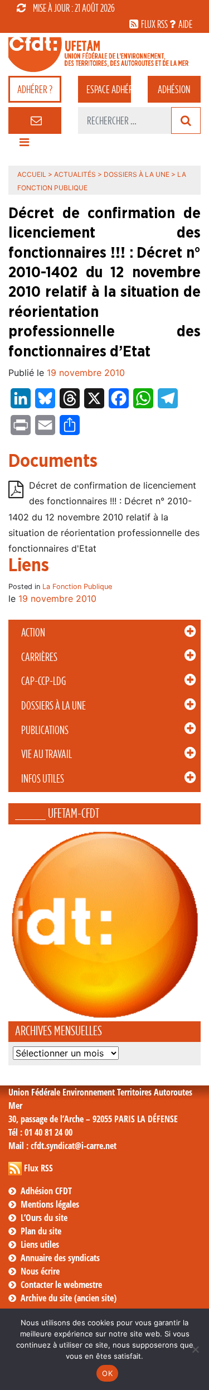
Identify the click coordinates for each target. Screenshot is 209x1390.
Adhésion (174, 89)
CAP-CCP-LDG (43, 681)
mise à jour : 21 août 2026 (74, 7)
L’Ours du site (44, 1218)
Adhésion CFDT (46, 1191)
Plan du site (41, 1231)
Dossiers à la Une (53, 705)
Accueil (31, 174)
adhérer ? (34, 89)
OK (107, 1373)
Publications (45, 730)
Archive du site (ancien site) (68, 1298)
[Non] (195, 1349)
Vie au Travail (46, 754)
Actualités (75, 174)
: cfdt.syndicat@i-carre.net (62, 1146)
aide (185, 24)
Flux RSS (38, 1168)
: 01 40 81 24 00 (40, 1132)
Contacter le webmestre (61, 1284)
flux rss (154, 24)
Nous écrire (40, 1271)
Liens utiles (40, 1244)
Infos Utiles (42, 779)
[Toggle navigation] (24, 145)
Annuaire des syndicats (60, 1258)
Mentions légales (50, 1204)
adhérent (108, 89)
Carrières (39, 657)
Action (33, 632)
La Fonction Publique (77, 586)
